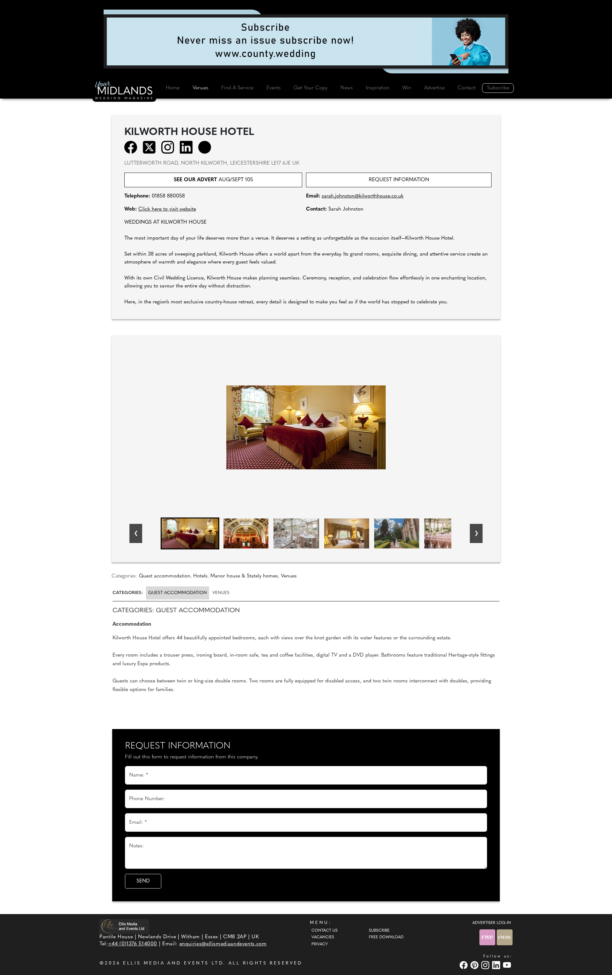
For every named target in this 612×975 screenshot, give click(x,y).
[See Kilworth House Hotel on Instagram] (169, 147)
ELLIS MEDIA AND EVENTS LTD (173, 963)
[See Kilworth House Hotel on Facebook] (132, 147)
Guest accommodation (177, 593)
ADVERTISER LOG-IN (491, 923)
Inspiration (378, 88)
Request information (399, 179)
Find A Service (237, 88)
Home (172, 88)
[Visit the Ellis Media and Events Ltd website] (124, 926)
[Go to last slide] (135, 533)
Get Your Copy (310, 88)
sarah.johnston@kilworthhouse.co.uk (363, 196)
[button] (190, 533)
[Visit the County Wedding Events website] (488, 937)
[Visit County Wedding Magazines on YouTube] (508, 965)
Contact (466, 88)
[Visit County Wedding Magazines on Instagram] (486, 965)
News (346, 88)
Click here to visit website (167, 209)
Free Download (386, 937)
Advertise (434, 88)
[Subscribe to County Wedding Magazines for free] (306, 41)
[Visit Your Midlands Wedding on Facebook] (464, 965)
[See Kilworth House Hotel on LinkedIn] (188, 147)
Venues (200, 88)
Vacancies (322, 937)
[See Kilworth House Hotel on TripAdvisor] (206, 147)
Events (273, 88)
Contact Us (324, 931)
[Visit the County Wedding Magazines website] (505, 937)
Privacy (319, 944)
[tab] (129, 592)
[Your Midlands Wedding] (124, 91)
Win (406, 88)
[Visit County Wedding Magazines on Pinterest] (475, 965)
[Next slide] (476, 533)
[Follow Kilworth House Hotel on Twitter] (151, 147)
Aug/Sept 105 (213, 179)
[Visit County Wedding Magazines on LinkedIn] (497, 965)
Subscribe (498, 88)
